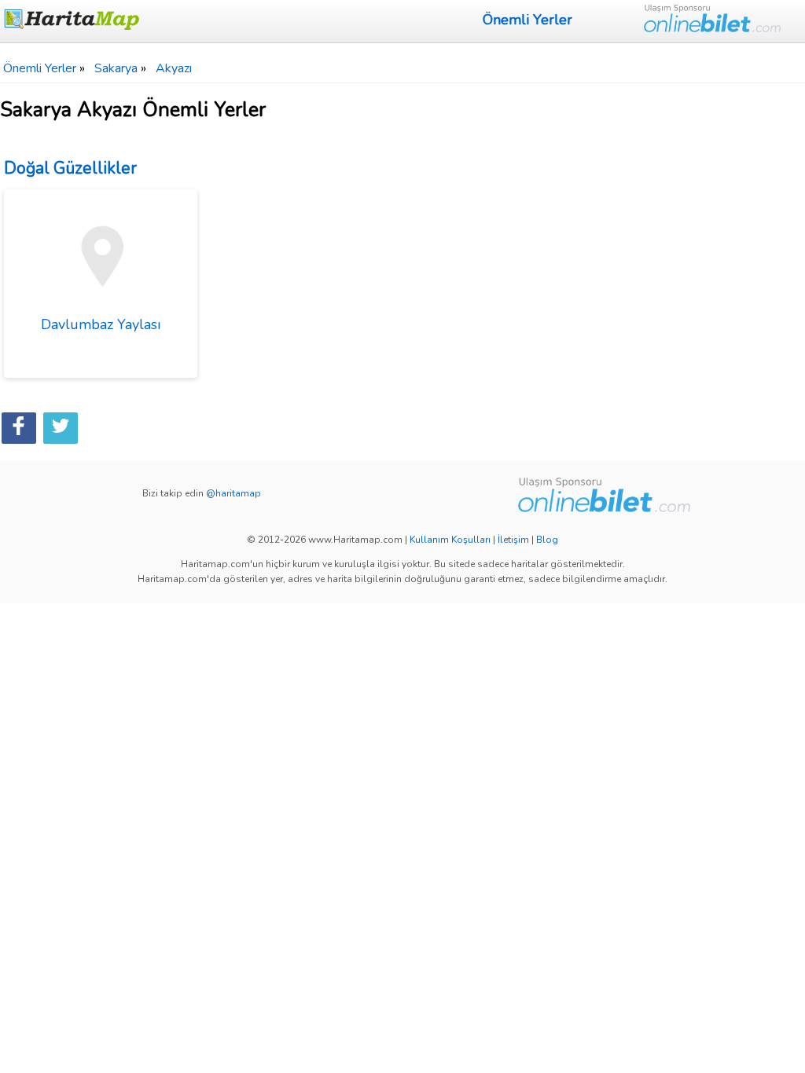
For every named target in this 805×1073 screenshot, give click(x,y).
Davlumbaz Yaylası (100, 324)
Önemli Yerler (527, 19)
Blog (547, 539)
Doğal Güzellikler (70, 168)
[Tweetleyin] (60, 428)
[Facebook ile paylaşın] (19, 428)
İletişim (513, 539)
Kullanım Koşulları (450, 539)
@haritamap (233, 493)
